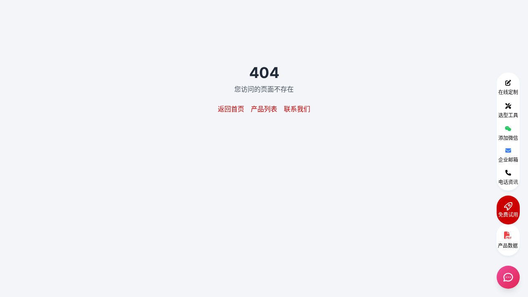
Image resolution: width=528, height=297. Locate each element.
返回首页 (231, 109)
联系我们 (297, 109)
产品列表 (264, 109)
